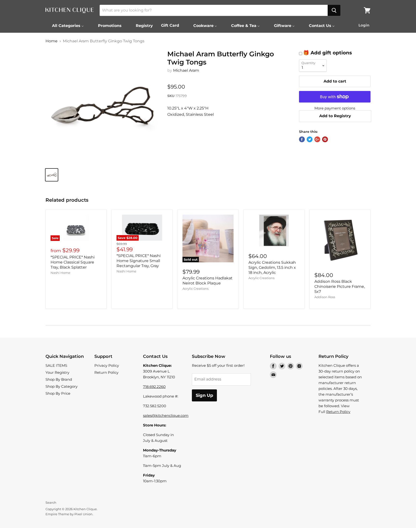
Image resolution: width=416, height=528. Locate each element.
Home (52, 41)
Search (51, 502)
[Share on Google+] (317, 139)
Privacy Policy (106, 365)
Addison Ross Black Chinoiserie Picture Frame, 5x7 (339, 286)
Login (363, 25)
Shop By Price (58, 393)
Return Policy (106, 372)
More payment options (334, 108)
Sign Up (204, 395)
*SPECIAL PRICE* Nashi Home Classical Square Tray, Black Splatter (73, 262)
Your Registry (57, 372)
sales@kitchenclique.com (165, 415)
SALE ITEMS (56, 365)
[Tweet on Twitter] (309, 139)
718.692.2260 (154, 386)
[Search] (334, 10)
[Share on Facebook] (302, 139)
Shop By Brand (59, 379)
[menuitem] (65, 25)
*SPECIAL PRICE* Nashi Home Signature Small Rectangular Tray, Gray (139, 260)
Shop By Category (62, 386)
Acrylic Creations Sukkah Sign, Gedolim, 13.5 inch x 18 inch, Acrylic (272, 267)
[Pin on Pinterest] (325, 139)
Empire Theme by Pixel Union (69, 514)
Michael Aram (186, 70)
